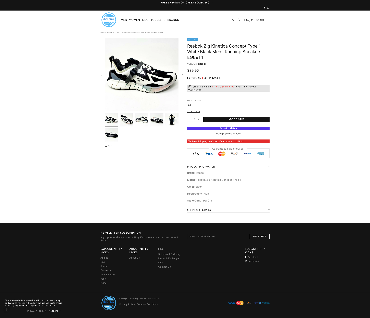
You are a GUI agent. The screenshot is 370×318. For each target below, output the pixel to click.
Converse (105, 270)
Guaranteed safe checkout (228, 148)
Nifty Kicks (108, 19)
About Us (134, 257)
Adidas (104, 257)
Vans (103, 278)
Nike (102, 261)
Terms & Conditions (147, 304)
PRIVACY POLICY (36, 310)
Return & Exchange (168, 258)
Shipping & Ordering (169, 254)
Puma (103, 282)
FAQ (160, 262)
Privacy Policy (127, 304)
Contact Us (164, 266)
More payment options (228, 133)
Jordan (104, 266)
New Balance (107, 274)
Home (102, 32)
